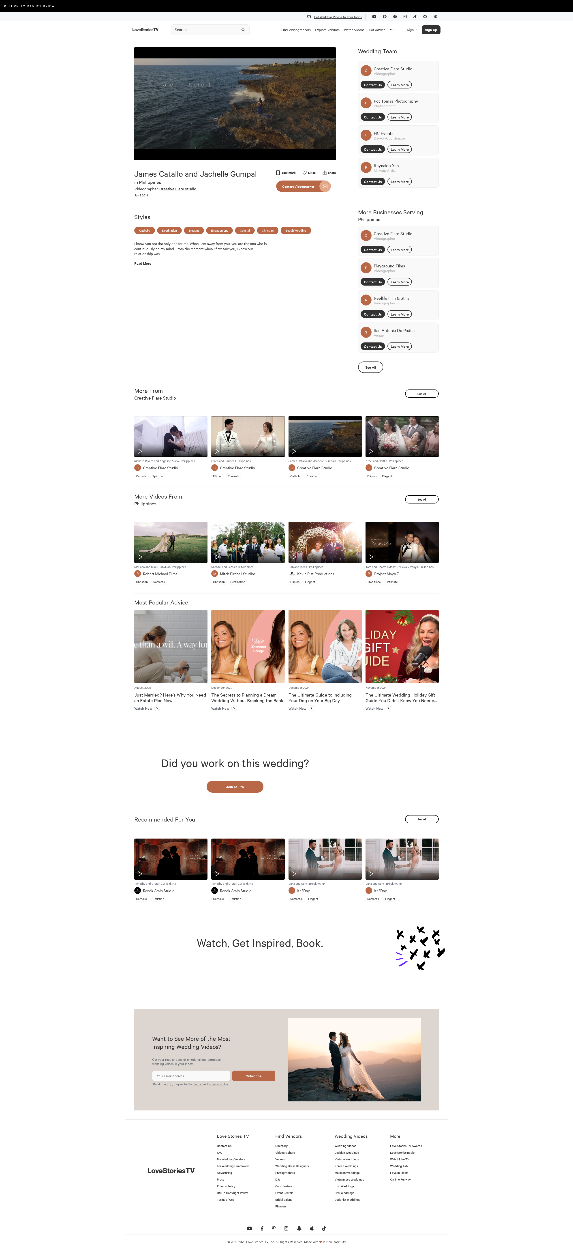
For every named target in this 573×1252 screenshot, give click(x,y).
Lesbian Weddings (347, 1152)
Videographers (285, 1152)
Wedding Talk (399, 1166)
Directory (281, 1146)
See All (370, 367)
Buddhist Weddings (347, 1199)
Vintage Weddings (347, 1159)
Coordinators (283, 1186)
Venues (280, 1159)
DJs (277, 1179)
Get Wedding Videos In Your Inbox (338, 17)
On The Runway (400, 1179)
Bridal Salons (283, 1199)
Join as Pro (235, 786)
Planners (280, 1206)
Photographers (285, 1172)
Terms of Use (225, 1199)
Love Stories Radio (402, 1152)
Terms (197, 1084)
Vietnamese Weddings (349, 1179)
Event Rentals (284, 1193)
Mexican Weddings (347, 1172)
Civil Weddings (344, 1193)
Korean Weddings (346, 1166)
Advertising (224, 1172)
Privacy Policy (218, 1084)
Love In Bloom (399, 1172)
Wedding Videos (345, 1146)
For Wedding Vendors (231, 1159)
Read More (142, 263)
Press (220, 1179)
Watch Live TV (399, 1159)
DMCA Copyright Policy (232, 1193)
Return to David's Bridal (30, 6)
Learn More (400, 84)
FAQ (219, 1152)
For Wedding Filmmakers (233, 1166)
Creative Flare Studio (177, 188)
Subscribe (253, 1075)
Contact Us (373, 84)
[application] (235, 103)
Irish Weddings (344, 1186)
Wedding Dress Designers (292, 1166)
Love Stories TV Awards (406, 1146)
